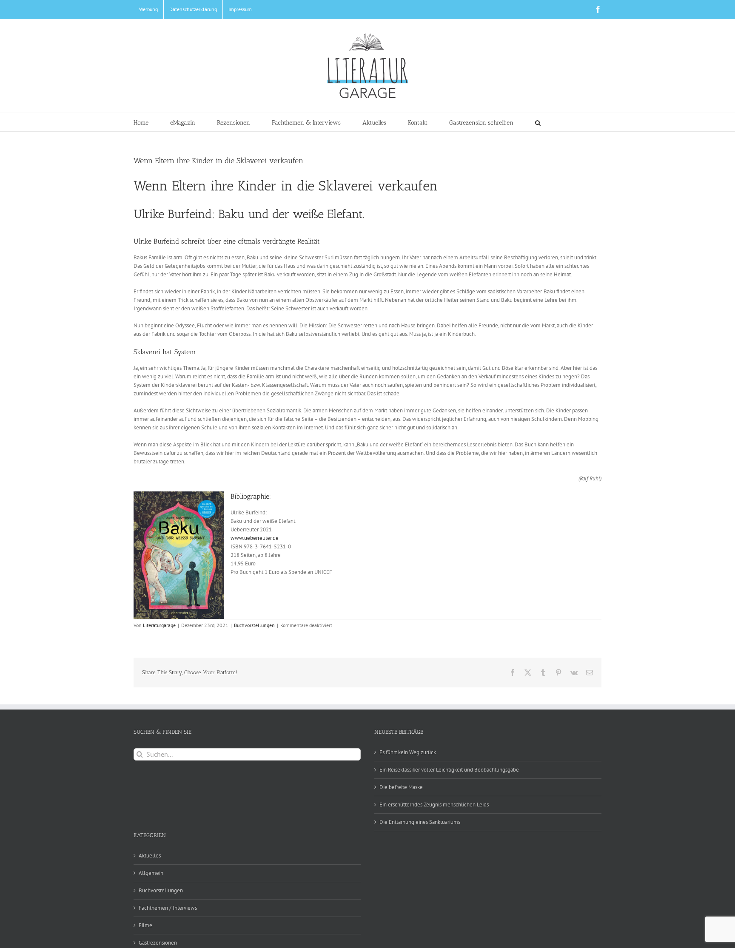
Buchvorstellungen (254, 625)
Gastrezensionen (158, 942)
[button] (538, 122)
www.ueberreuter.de (255, 538)
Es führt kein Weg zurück (407, 752)
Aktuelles (150, 855)
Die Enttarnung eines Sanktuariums (419, 822)
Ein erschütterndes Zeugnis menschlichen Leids (434, 804)
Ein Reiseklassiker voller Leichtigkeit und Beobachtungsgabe (449, 769)
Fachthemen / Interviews (168, 907)
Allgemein (151, 873)
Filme (145, 925)
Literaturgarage (159, 625)
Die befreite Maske (401, 787)
